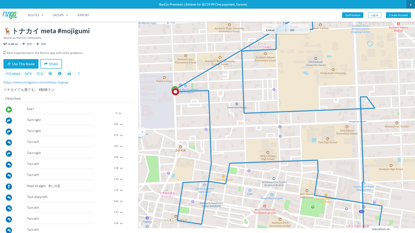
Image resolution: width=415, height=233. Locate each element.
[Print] (69, 73)
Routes (33, 15)
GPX (28, 73)
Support (83, 15)
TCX (39, 73)
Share (53, 63)
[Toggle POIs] (59, 73)
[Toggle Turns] (50, 73)
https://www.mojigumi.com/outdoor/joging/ (36, 82)
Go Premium (352, 15)
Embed (14, 73)
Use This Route (23, 64)
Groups (58, 15)
